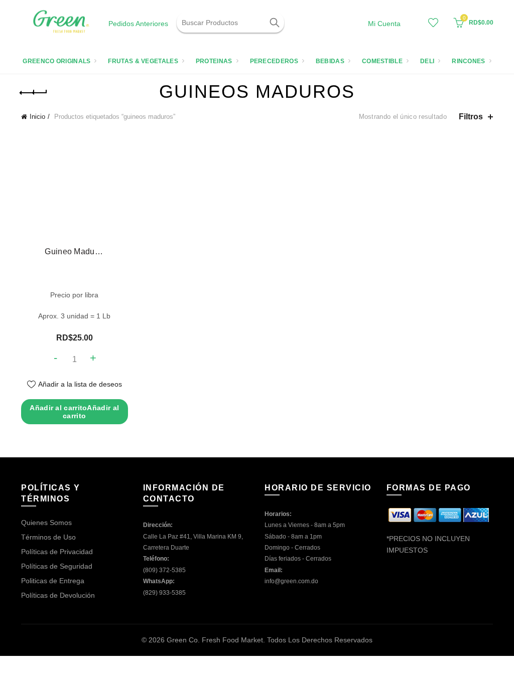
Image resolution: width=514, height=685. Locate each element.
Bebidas (330, 61)
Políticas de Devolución (58, 595)
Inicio (37, 116)
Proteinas (214, 61)
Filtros (471, 116)
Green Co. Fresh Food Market (215, 640)
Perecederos (274, 61)
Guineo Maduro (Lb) (74, 251)
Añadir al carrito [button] (74, 412)
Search (274, 23)
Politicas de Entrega (52, 581)
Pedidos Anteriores (138, 24)
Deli (427, 61)
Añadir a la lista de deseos (80, 384)
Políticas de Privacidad (57, 552)
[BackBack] (33, 93)
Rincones (468, 61)
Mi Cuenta (384, 24)
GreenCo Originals (56, 61)
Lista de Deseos (433, 22)
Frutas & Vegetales (143, 61)
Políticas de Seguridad (56, 566)
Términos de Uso (48, 537)
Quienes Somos (46, 523)
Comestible (382, 61)
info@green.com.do (291, 581)
